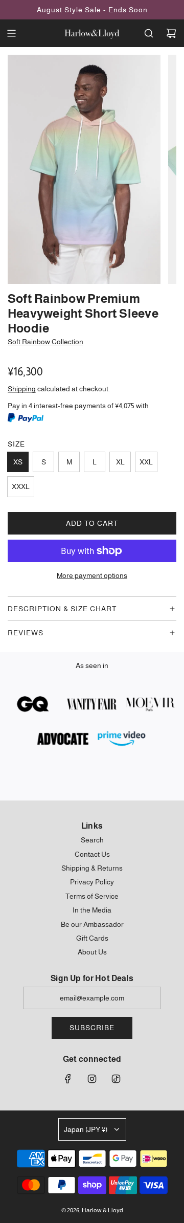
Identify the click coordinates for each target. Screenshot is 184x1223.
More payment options (92, 575)
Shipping (22, 389)
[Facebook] (68, 1079)
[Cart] (171, 33)
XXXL (21, 486)
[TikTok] (116, 1079)
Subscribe (92, 1028)
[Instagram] (92, 1079)
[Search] (148, 33)
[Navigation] (11, 33)
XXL (146, 462)
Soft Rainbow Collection (45, 342)
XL (120, 462)
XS (17, 462)
